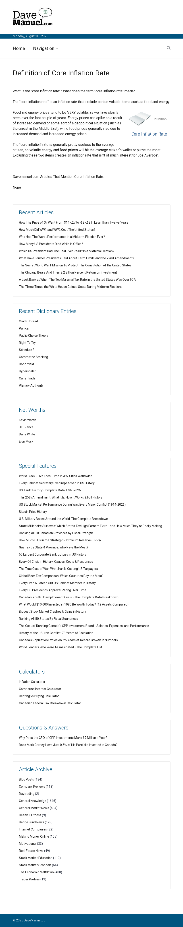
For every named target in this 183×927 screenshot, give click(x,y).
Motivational (27, 843)
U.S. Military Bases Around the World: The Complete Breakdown (63, 519)
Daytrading (26, 793)
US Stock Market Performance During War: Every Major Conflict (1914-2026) (72, 504)
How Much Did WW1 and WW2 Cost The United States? (57, 229)
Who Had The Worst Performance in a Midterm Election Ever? (62, 237)
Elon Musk (26, 441)
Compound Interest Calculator (40, 689)
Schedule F (26, 350)
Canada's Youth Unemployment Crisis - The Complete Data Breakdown (69, 597)
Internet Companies (33, 829)
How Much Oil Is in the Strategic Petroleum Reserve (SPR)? (60, 540)
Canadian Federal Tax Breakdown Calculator (50, 703)
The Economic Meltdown (36, 872)
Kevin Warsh (27, 420)
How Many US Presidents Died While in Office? (51, 244)
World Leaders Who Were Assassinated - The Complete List (60, 647)
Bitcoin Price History (33, 511)
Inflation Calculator (32, 682)
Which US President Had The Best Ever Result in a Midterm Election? (66, 251)
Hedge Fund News (31, 822)
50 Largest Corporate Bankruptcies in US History (52, 554)
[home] (33, 17)
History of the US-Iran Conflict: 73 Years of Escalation (56, 633)
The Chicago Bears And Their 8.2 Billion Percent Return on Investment (68, 272)
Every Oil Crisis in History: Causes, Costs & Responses (56, 561)
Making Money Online (34, 836)
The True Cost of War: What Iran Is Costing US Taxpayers (58, 569)
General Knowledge (32, 801)
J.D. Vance (26, 427)
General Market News (34, 808)
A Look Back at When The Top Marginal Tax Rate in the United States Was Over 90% (77, 279)
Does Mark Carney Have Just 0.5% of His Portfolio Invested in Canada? (68, 745)
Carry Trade (27, 378)
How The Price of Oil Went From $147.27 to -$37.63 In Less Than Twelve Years (74, 222)
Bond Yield (26, 364)
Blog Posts (26, 779)
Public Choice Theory (33, 335)
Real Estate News (31, 851)
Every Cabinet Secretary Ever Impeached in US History (57, 483)
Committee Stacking (33, 357)
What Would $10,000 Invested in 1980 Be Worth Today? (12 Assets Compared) (74, 604)
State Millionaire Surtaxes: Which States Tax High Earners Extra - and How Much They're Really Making (90, 526)
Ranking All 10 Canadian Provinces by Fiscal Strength (56, 533)
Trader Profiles (29, 879)
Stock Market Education (35, 858)
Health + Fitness (30, 815)
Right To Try (27, 342)
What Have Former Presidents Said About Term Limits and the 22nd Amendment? (76, 258)
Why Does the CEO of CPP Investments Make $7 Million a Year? (63, 738)
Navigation (43, 48)
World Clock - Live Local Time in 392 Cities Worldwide (55, 476)
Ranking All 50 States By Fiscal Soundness (48, 618)
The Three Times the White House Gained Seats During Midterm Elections (70, 286)
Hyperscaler (27, 371)
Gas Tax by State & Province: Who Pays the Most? (53, 547)
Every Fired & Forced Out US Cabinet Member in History (57, 583)
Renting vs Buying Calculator (39, 696)
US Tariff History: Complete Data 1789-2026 (50, 490)
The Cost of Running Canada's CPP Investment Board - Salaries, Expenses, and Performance (84, 626)
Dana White (27, 434)
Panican (24, 328)
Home (19, 48)
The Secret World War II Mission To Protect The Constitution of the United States (75, 265)
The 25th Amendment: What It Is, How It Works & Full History (60, 497)
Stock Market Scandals (35, 865)
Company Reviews (32, 786)
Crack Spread (28, 321)
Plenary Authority (31, 385)
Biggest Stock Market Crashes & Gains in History (52, 611)
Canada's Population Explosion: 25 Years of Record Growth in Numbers (68, 640)
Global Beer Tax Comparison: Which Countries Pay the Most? (61, 576)
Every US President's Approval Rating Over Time (52, 590)
